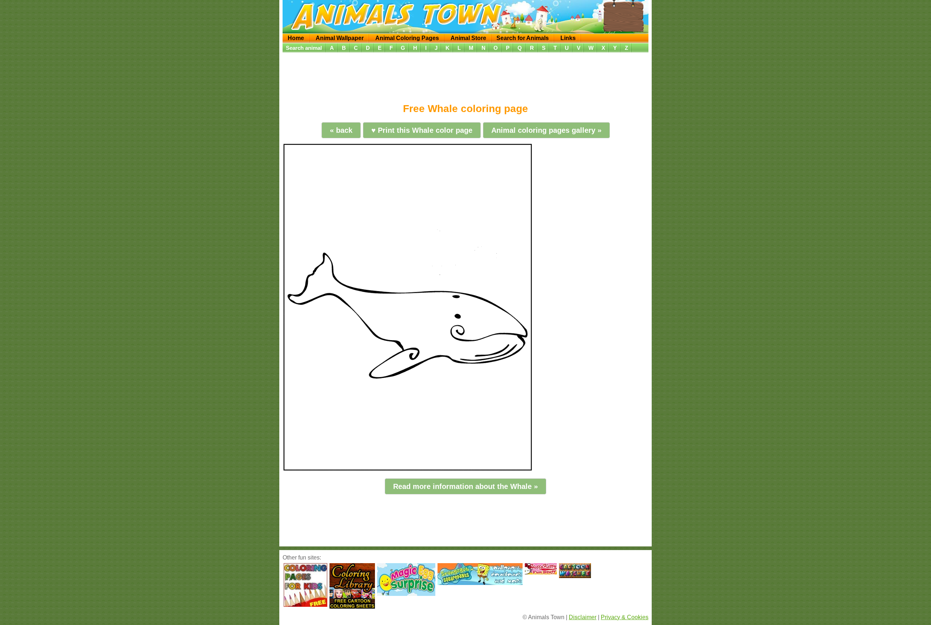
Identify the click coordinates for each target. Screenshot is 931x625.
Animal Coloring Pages (407, 38)
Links (568, 38)
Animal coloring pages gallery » (546, 130)
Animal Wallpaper (340, 38)
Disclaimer (582, 617)
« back (341, 130)
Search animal (304, 48)
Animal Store (468, 38)
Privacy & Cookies (624, 617)
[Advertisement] (465, 75)
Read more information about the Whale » (465, 486)
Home (296, 38)
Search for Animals (522, 38)
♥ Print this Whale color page (421, 130)
